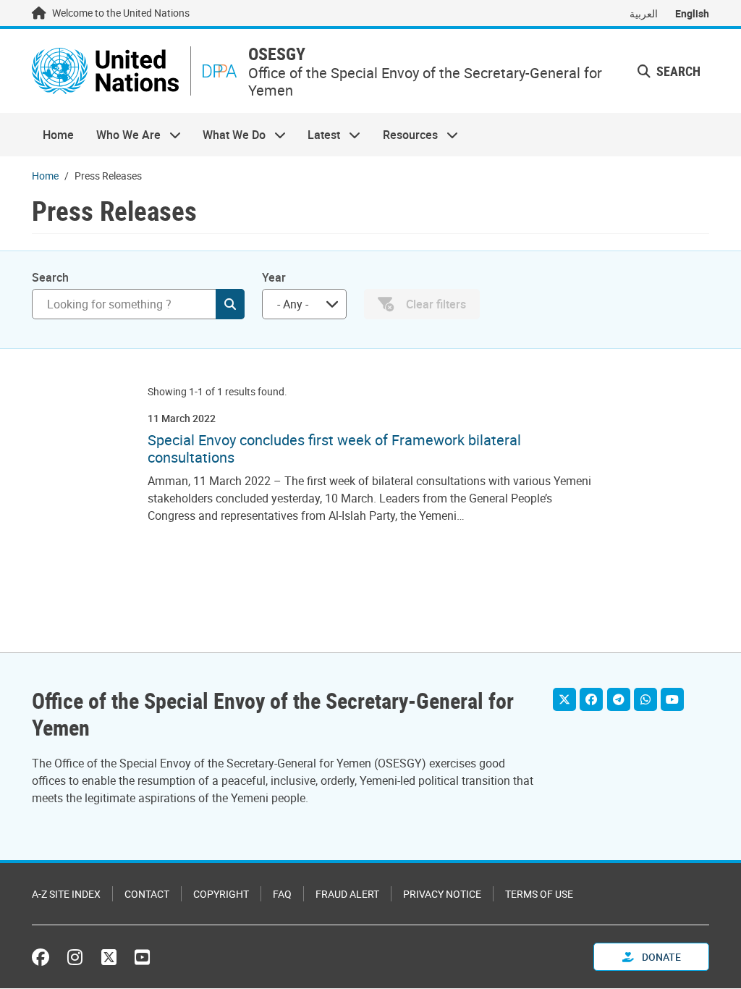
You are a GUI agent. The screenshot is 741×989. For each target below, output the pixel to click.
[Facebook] (591, 699)
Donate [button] (660, 957)
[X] (564, 699)
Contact (146, 894)
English (692, 13)
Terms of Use (539, 894)
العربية (644, 13)
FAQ (282, 894)
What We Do (229, 135)
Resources (405, 135)
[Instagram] (75, 957)
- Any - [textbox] (292, 304)
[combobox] (304, 304)
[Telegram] (618, 699)
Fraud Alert (347, 894)
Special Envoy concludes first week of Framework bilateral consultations (334, 449)
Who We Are (122, 135)
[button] (669, 71)
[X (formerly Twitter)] (109, 957)
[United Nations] (105, 71)
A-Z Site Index (66, 894)
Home (58, 135)
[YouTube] (672, 699)
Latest (318, 135)
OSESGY (276, 53)
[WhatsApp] (645, 699)
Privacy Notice (442, 894)
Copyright (221, 894)
